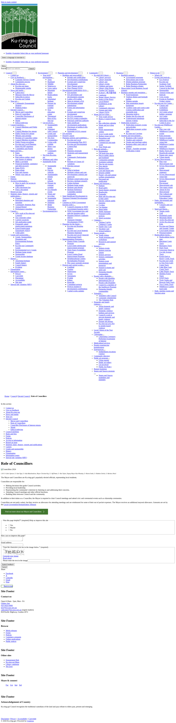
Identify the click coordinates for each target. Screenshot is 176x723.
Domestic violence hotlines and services (106, 312)
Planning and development (68, 73)
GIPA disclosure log (23, 187)
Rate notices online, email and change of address (25, 158)
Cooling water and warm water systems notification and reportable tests (137, 110)
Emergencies (99, 350)
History (13, 259)
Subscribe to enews (22, 97)
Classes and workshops (163, 106)
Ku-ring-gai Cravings (134, 134)
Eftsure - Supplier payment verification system (136, 150)
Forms (13, 177)
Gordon (70, 269)
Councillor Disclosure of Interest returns (24, 117)
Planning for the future (70, 224)
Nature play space (166, 155)
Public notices (11, 641)
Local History (104, 102)
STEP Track (164, 278)
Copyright (19, 276)
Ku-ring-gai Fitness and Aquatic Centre (166, 227)
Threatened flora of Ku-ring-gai (52, 118)
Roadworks (103, 192)
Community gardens (52, 152)
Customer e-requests (13, 637)
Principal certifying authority (78, 121)
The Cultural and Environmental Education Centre (166, 196)
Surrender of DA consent (76, 131)
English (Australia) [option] (27, 62)
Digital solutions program (135, 82)
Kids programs (164, 136)
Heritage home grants (23, 252)
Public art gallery (105, 362)
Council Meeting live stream (26, 131)
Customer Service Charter (25, 80)
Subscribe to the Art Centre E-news (166, 122)
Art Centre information (163, 117)
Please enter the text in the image (15, 560)
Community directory (107, 108)
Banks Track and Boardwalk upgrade (166, 152)
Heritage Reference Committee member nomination (74, 192)
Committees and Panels (24, 149)
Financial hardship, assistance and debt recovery (26, 165)
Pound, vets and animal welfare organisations (107, 176)
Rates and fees (16, 151)
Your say (14, 101)
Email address (6, 543)
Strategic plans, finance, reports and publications (24, 445)
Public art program (101, 358)
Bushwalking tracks (162, 235)
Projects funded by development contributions (77, 288)
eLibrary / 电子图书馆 (107, 93)
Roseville (70, 282)
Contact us (15, 75)
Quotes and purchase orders (136, 142)
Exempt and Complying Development (76, 83)
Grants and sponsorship (19, 235)
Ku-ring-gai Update (22, 99)
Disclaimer (19, 278)
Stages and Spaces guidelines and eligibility (106, 377)
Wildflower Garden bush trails (166, 145)
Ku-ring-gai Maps (12, 662)
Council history (21, 265)
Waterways (52, 86)
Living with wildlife (52, 143)
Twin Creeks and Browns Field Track (166, 281)
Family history (20, 263)
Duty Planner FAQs (74, 88)
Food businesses (132, 95)
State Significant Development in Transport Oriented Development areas (74, 198)
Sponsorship (20, 254)
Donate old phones (106, 321)
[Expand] (14, 73)
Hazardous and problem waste (104, 139)
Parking (102, 186)
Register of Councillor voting (26, 138)
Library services (105, 77)
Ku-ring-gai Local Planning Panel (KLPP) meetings (25, 145)
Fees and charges (21, 172)
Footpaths (102, 194)
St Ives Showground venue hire (167, 175)
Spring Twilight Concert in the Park (166, 87)
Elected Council (17, 110)
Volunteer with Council (52, 130)
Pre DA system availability (77, 118)
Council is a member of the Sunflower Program (107, 286)
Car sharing (103, 207)
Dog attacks (103, 166)
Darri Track (163, 248)
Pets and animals (100, 149)
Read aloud (7, 558)
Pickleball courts (165, 215)
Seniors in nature (165, 138)
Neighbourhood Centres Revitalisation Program (76, 260)
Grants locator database (24, 256)
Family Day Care (105, 227)
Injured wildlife (104, 173)
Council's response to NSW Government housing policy (77, 208)
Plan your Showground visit (166, 163)
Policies (13, 179)
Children (97, 220)
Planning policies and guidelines (74, 138)
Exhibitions (163, 110)
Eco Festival (164, 80)
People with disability (107, 278)
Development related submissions (75, 104)
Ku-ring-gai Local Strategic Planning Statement (77, 232)
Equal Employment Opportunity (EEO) (22, 229)
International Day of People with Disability (107, 281)
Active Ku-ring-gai (166, 220)
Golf (161, 213)
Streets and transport (101, 183)
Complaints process (22, 82)
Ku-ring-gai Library (101, 75)
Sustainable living (49, 162)
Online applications (13, 639)
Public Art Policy (105, 367)
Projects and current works (72, 265)
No (11, 530)
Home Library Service (107, 97)
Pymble (70, 278)
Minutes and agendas (23, 136)
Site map (18, 282)
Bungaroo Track (165, 246)
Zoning (70, 149)
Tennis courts (164, 211)
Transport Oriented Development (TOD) (75, 221)
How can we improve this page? (13, 536)
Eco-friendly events (52, 191)
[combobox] (13, 57)
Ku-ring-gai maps (22, 86)
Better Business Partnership (52, 207)
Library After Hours (106, 88)
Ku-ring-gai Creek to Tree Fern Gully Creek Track (166, 263)
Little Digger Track (166, 272)
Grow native (52, 88)
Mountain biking (51, 91)
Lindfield (70, 267)
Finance (18, 198)
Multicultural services (102, 343)
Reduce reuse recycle (107, 136)
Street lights (103, 209)
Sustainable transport (52, 199)
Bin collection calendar (107, 123)
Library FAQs (104, 112)
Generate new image (10, 556)
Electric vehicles (51, 171)
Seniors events (104, 248)
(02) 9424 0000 (7, 606)
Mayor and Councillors (24, 112)
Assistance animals (106, 162)
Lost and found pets (106, 171)
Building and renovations (72, 75)
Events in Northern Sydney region (166, 100)
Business (119, 73)
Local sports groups (166, 231)
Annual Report (21, 207)
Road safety (103, 188)
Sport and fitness (161, 209)
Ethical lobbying (21, 123)
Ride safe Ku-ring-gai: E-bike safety (107, 197)
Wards (17, 121)
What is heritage (73, 170)
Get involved (48, 123)
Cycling (102, 205)
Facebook (7, 685)
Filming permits (132, 101)
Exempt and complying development (76, 113)
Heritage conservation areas (77, 179)
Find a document (21, 190)
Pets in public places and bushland (106, 156)
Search (3, 68)
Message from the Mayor (24, 95)
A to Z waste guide (106, 134)
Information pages (17, 272)
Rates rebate (20, 170)
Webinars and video (50, 159)
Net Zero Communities (53, 139)
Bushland (51, 82)
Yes (11, 525)
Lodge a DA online (74, 99)
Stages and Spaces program (104, 371)
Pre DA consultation (75, 116)
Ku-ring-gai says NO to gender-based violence (107, 326)
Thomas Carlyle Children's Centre (105, 223)
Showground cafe (166, 185)
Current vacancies (22, 220)
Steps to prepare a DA (75, 101)
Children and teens (106, 86)
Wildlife (51, 84)
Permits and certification (76, 77)
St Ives (69, 274)
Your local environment (47, 76)
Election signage (73, 166)
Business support (127, 75)
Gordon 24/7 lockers (106, 90)
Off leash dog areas (106, 153)
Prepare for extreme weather (52, 105)
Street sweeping (105, 218)
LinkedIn (11, 685)
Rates (17, 153)
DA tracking (72, 93)
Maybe (12, 528)
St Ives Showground (162, 159)
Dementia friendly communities (105, 273)
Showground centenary (164, 171)
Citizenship (98, 334)
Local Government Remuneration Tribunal (20, 505)
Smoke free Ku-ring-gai (135, 116)
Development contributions (77, 80)
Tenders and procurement (130, 136)
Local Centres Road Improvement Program (75, 255)
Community (93, 73)
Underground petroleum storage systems (135, 119)
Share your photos (52, 147)
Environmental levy (50, 211)
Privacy (18, 274)
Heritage (65, 168)
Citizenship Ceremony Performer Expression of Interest (107, 339)
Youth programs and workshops (106, 238)
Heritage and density (75, 187)
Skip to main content (9, 2)
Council (14, 396)
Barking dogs (104, 168)
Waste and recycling (51, 195)
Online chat (5, 603)
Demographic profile (23, 88)
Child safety (19, 233)
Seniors (96, 246)
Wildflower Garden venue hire (166, 141)
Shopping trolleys (132, 114)
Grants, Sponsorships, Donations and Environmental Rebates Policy (24, 240)
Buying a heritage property (77, 181)
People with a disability (102, 276)
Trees (50, 80)
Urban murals (104, 360)
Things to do (154, 73)
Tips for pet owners (106, 164)
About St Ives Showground (164, 191)
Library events (104, 84)
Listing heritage (73, 183)
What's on (158, 75)
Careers (13, 211)
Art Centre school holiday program (166, 113)
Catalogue (102, 95)
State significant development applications (76, 124)
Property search (68, 136)
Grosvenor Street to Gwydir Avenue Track (166, 252)
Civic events (164, 97)
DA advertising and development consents (75, 96)
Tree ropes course (166, 187)
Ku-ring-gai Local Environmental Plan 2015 (77, 141)
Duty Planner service (75, 86)
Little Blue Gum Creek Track (165, 268)
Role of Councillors (22, 114)
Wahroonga (71, 272)
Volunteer (97, 293)
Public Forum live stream (24, 134)
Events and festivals (162, 77)
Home (7, 396)
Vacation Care (104, 229)
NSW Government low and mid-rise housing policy (77, 212)
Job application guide (23, 222)
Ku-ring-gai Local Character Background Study (78, 236)
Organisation (15, 269)
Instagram (16, 685)
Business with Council (134, 138)
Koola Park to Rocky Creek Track (166, 257)
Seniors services (105, 255)
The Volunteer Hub (106, 300)
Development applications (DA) (74, 90)
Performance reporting (23, 209)
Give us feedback (17, 77)
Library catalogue (12, 664)
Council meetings (17, 125)
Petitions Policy (21, 108)
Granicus (30, 721)
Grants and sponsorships (52, 135)
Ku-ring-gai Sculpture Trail (164, 83)
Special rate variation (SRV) (21, 284)
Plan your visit (164, 129)
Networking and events (135, 80)
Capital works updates (75, 291)
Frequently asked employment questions (23, 225)
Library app (103, 82)
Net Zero (9, 666)
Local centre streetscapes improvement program (76, 247)
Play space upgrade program (78, 263)
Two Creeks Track (166, 284)
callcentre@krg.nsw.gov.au (11, 610)
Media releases (11, 631)
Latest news (19, 93)
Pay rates (18, 155)
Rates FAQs (20, 168)
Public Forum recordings (24, 142)
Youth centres (104, 235)
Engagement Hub (12, 660)
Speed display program (107, 190)
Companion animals (106, 160)
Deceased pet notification (104, 180)
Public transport (105, 211)
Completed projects (74, 284)
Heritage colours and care (77, 172)
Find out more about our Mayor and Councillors (23, 512)
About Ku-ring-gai (18, 84)
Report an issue (16, 192)
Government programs (134, 77)
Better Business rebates (134, 86)
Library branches (105, 80)
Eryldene (18, 267)
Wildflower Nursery (166, 149)
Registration (103, 151)
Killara (69, 280)
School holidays (105, 231)
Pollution (51, 203)
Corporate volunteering (107, 298)
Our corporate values (23, 218)
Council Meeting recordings (25, 140)
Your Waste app (105, 147)
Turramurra (71, 276)
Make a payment (21, 162)
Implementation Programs (72, 239)
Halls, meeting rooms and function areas (164, 292)
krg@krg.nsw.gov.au (9, 608)
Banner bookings (100, 369)
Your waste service (106, 117)
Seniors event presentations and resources (105, 263)
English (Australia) (27, 53)
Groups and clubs (105, 110)
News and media (17, 90)
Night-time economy (129, 123)
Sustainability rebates (53, 175)
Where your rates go (23, 174)
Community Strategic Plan (25, 205)
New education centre (51, 112)
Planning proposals (74, 151)
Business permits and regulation (133, 93)
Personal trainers (165, 233)
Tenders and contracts (134, 140)
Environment (43, 73)
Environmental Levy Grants (25, 250)
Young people (99, 233)
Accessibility (20, 280)
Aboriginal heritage (22, 261)
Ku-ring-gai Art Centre (163, 103)
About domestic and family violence (106, 307)
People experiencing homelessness (101, 346)
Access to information (19, 181)
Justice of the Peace (106, 99)
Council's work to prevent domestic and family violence (107, 317)
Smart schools (50, 180)
